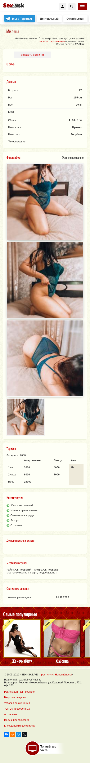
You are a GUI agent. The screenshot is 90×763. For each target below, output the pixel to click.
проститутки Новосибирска (56, 674)
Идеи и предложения (17, 720)
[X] (24, 734)
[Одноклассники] (12, 734)
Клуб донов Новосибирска (19, 725)
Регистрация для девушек (19, 691)
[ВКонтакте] (6, 734)
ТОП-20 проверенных (17, 708)
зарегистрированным (52, 41)
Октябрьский (75, 18)
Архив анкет (11, 714)
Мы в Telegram (22, 18)
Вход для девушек (15, 697)
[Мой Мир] (18, 734)
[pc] (45, 748)
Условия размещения (17, 703)
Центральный (49, 18)
